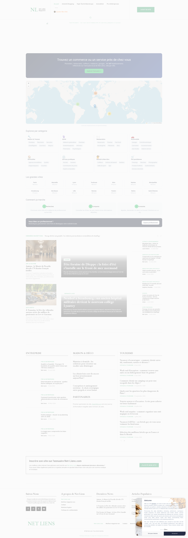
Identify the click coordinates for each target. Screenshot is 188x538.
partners (154, 503)
